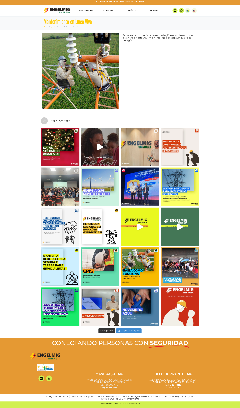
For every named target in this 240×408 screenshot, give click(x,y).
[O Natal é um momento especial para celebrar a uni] (100, 147)
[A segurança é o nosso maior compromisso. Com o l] (180, 306)
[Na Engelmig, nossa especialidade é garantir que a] (60, 306)
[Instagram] (181, 10)
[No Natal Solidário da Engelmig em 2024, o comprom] (60, 147)
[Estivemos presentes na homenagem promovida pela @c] (140, 147)
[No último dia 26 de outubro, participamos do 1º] (180, 266)
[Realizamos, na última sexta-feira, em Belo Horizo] (100, 306)
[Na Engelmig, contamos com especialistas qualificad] (60, 266)
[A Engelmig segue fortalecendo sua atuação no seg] (100, 187)
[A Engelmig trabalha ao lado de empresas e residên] (180, 187)
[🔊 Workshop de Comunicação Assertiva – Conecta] (60, 187)
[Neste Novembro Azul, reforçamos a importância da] (140, 306)
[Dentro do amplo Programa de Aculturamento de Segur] (180, 147)
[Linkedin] (175, 10)
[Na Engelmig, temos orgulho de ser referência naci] (100, 227)
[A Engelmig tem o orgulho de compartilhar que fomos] (140, 187)
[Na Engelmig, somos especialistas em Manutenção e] (140, 266)
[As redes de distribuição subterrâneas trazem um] (180, 227)
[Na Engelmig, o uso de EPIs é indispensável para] (100, 266)
